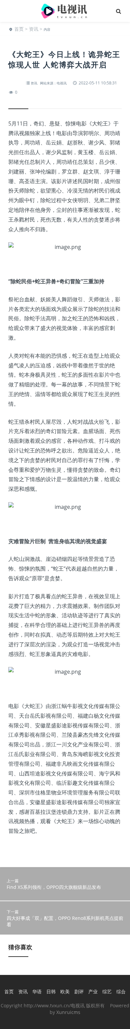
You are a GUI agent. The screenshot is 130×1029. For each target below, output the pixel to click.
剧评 (79, 991)
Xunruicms (68, 1012)
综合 (121, 991)
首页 (19, 29)
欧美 (65, 991)
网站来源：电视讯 (53, 83)
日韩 (51, 991)
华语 (37, 991)
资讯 (33, 29)
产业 (93, 991)
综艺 (107, 991)
